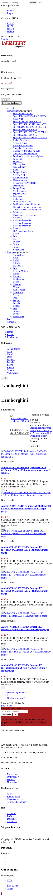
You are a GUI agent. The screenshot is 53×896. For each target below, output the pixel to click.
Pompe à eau (19, 188)
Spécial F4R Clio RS (23, 113)
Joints (15, 169)
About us (11, 813)
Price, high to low (38, 436)
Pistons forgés (19, 167)
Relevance (46, 427)
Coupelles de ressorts (23, 148)
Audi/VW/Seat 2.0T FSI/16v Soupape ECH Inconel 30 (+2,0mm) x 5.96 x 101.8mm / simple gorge (24, 550)
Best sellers (35, 427)
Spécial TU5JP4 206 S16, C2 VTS (29, 132)
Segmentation (19, 193)
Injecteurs (17, 196)
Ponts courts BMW (22, 201)
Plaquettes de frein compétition (27, 207)
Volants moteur (20, 180)
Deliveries (11, 819)
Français (11, 10)
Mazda (16, 287)
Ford (15, 236)
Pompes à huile (20, 172)
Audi (15, 257)
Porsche (16, 241)
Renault (16, 228)
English (10, 13)
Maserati (17, 284)
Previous (16, 692)
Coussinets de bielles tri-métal (26, 151)
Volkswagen (18, 249)
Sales (9, 794)
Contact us (12, 821)
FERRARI (18, 265)
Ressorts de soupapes (23, 145)
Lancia (16, 281)
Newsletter (12, 782)
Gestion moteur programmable (27, 209)
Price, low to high (43, 433)
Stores (10, 888)
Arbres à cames (20, 143)
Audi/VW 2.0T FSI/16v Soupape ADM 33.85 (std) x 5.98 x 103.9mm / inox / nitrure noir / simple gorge (26, 509)
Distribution (18, 185)
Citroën (16, 263)
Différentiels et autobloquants (26, 204)
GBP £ (10, 26)
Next (16, 698)
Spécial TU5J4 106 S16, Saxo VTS (29, 124)
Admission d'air (20, 177)
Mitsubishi (18, 292)
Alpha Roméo (19, 255)
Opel (15, 239)
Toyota (16, 313)
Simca (16, 244)
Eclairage (17, 212)
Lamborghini (19, 279)
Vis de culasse (19, 191)
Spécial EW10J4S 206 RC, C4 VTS (30, 137)
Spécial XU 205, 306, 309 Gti (27, 121)
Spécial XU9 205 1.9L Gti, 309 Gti (29, 127)
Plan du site (12, 885)
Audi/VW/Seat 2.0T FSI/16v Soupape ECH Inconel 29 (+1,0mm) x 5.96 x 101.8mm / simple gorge (24, 591)
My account (12, 774)
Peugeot (16, 300)
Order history (13, 777)
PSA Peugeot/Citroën (23, 231)
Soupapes (17, 161)
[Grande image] (26, 834)
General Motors (20, 271)
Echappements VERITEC (25, 183)
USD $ (10, 31)
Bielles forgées (20, 140)
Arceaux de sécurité (22, 220)
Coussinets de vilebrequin (25, 153)
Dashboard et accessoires (24, 215)
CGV (9, 880)
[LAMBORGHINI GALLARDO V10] (19, 418)
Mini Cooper (19, 289)
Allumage (17, 217)
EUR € (10, 23)
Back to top (7, 705)
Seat (15, 308)
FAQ (9, 816)
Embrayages (18, 199)
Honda (16, 273)
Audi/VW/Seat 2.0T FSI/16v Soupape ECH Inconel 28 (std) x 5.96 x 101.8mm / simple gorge (25, 628)
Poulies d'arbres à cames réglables (28, 156)
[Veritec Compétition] (13, 47)
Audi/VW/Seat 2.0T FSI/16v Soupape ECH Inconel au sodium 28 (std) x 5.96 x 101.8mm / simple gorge (24, 668)
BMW (16, 233)
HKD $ (10, 28)
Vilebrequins (19, 164)
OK (4, 378)
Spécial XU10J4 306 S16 (25, 129)
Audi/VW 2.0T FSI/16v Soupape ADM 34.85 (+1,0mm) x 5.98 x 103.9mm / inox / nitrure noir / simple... (25, 470)
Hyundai (17, 276)
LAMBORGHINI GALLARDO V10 (19, 431)
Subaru (16, 247)
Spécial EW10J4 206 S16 (25, 135)
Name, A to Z (37, 430)
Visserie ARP (19, 175)
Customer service (15, 799)
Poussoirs (17, 159)
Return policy (13, 796)
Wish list (11, 779)
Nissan (16, 295)
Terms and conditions (17, 802)
